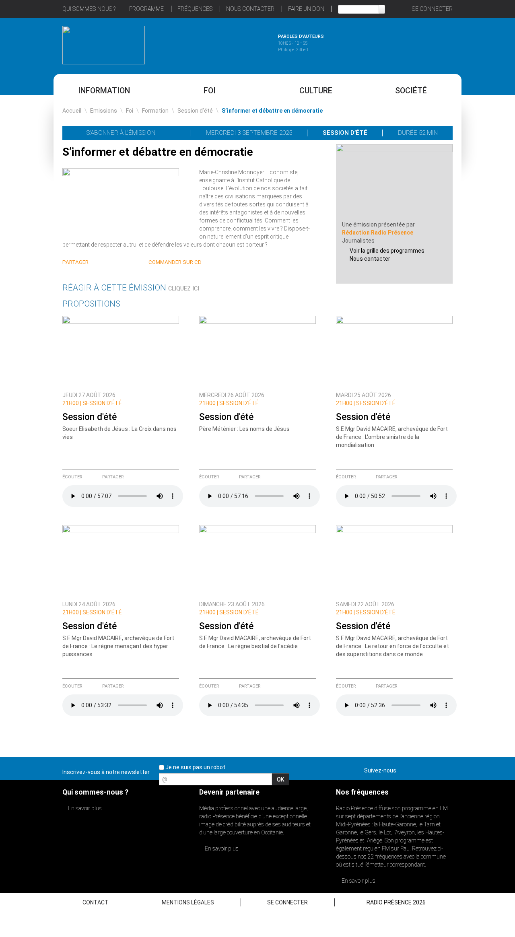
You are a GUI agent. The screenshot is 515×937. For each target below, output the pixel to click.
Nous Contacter (250, 9)
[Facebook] (119, 262)
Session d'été (89, 417)
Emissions (103, 110)
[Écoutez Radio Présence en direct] (235, 44)
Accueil (71, 110)
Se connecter (432, 9)
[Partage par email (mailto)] (129, 262)
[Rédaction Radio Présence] (394, 182)
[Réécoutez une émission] (411, 44)
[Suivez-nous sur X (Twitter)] (418, 768)
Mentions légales (188, 902)
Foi (210, 90)
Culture (315, 90)
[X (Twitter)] (109, 262)
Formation (155, 110)
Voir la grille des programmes (387, 250)
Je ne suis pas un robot (194, 767)
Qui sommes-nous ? (88, 9)
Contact (95, 902)
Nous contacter (370, 258)
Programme (146, 9)
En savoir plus (84, 808)
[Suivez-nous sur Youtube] (432, 768)
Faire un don (306, 9)
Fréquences (194, 9)
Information (104, 90)
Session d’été (195, 110)
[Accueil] (103, 45)
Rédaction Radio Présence (377, 232)
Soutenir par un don (475, 449)
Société (411, 90)
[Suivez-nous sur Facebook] (404, 768)
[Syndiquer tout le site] (446, 768)
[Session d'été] (120, 351)
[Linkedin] (100, 262)
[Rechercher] (382, 9)
